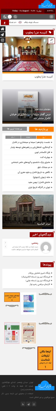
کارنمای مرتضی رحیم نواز (40, 284)
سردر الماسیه (44, 224)
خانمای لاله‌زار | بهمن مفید (39, 182)
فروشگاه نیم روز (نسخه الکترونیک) (35, 276)
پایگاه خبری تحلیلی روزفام (39, 273)
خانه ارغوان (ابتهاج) (41, 177)
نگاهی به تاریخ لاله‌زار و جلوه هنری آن (34, 172)
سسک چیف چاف (33, 22)
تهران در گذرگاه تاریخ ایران (39, 187)
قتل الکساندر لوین (42, 152)
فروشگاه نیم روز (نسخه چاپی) (38, 280)
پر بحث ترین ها (14, 128)
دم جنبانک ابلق (12, 22)
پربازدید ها (41, 129)
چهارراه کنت (45, 157)
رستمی (35, 243)
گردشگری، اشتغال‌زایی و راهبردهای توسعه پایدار (30, 147)
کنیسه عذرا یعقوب (44, 77)
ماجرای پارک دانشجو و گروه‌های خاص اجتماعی (30, 162)
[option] (28, 106)
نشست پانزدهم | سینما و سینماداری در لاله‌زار (31, 142)
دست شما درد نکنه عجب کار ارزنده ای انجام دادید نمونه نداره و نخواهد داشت (25, 248)
